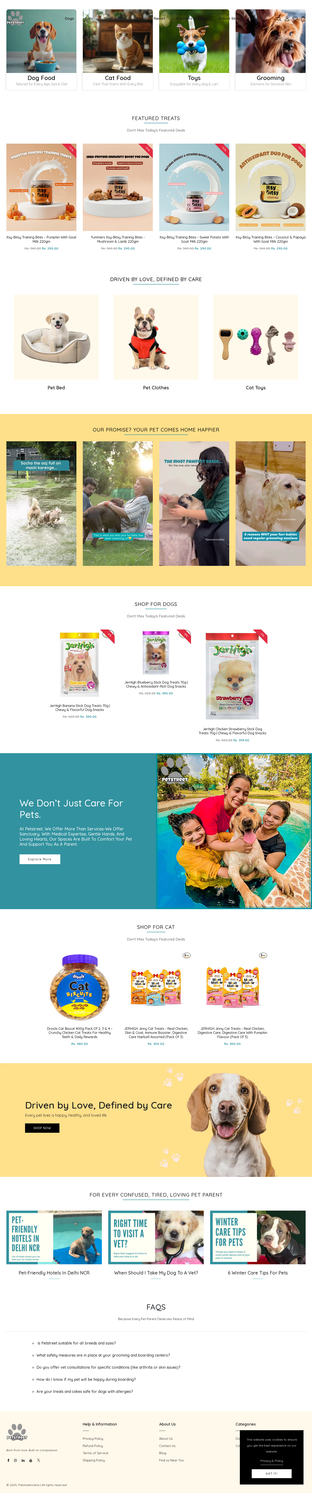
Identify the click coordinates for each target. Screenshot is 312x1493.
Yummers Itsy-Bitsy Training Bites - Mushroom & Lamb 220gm (118, 239)
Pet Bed (56, 388)
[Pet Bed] (56, 337)
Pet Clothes (156, 388)
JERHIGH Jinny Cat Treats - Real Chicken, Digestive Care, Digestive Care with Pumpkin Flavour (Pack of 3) (232, 1032)
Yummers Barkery (191, 18)
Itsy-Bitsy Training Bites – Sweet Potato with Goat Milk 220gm (194, 239)
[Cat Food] (118, 41)
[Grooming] (271, 41)
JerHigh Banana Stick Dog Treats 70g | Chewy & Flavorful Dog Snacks (79, 708)
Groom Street (230, 18)
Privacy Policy (93, 1439)
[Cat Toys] (255, 337)
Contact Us (167, 1446)
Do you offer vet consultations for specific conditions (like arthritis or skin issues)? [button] (108, 1367)
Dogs (69, 18)
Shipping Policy (94, 1460)
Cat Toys (256, 388)
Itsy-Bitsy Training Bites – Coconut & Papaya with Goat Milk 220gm (271, 239)
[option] (41, 51)
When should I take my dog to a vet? (156, 1273)
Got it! (272, 1473)
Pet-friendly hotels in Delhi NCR (54, 1273)
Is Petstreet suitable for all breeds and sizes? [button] (76, 1343)
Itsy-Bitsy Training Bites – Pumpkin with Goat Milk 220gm (41, 239)
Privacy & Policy (271, 1461)
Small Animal (115, 18)
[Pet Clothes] (156, 337)
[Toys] (194, 41)
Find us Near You (171, 1460)
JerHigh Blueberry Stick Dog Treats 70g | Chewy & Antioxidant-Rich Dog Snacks (156, 684)
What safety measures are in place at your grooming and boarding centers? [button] (103, 1355)
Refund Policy (93, 1446)
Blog (162, 1453)
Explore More (40, 859)
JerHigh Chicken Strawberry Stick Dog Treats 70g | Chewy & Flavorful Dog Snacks (232, 731)
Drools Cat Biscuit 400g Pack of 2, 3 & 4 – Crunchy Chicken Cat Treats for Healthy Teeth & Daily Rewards (79, 1032)
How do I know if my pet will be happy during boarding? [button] (86, 1379)
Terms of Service (95, 1453)
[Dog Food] (41, 41)
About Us (166, 1439)
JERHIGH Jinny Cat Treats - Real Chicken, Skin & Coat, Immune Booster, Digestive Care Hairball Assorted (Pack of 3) (156, 1032)
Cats (89, 18)
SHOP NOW (42, 1128)
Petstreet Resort (151, 18)
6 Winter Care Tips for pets (258, 1273)
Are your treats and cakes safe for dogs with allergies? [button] (85, 1391)
